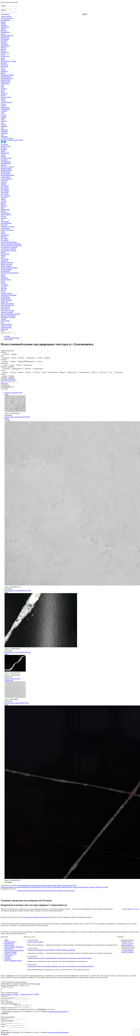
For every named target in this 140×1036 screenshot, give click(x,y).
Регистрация (5, 14)
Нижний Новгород (7, 78)
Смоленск (4, 111)
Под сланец (4, 194)
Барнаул (3, 28)
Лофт (2, 208)
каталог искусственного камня (34, 917)
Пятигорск (4, 94)
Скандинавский (6, 214)
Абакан (3, 23)
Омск (2, 85)
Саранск (3, 104)
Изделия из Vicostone (7, 226)
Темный (3, 184)
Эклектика (60, 890)
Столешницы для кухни (8, 250)
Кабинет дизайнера (7, 140)
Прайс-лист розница (7, 303)
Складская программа (8, 379)
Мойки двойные (6, 266)
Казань (3, 54)
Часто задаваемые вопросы (13, 960)
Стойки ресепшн (6, 269)
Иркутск (3, 51)
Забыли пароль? (6, 16)
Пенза (3, 90)
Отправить (5, 1013)
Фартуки (3, 290)
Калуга (3, 58)
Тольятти (4, 121)
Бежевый (4, 149)
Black (97, 887)
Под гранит (4, 187)
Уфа (2, 128)
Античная (4, 160)
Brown (102, 887)
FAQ (2, 322)
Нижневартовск (6, 76)
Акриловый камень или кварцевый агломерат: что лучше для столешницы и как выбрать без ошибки (61, 966)
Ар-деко (3, 201)
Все (18, 885)
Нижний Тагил (6, 80)
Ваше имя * (4, 996)
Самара (3, 100)
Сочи (2, 112)
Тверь (2, 119)
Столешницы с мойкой (8, 249)
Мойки (3, 252)
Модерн (3, 211)
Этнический (5, 221)
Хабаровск (4, 129)
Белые (3, 274)
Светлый (4, 182)
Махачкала (4, 71)
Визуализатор (5, 320)
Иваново (3, 47)
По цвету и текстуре (7, 166)
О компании (9, 955)
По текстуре (5, 185)
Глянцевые (4, 261)
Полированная (5, 161)
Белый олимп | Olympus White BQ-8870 (17, 417)
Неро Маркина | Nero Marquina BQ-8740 (18, 590)
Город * (3, 1002)
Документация (5, 298)
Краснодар (4, 64)
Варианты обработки (7, 367)
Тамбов (3, 117)
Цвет (2, 356)
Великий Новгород (7, 35)
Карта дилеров (9, 945)
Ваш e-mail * (5, 1000)
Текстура (4, 359)
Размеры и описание (7, 1007)
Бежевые (3, 237)
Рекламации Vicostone (8, 317)
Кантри (3, 204)
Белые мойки (5, 254)
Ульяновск (4, 126)
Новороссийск (5, 82)
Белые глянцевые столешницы (11, 243)
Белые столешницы (7, 230)
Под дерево (4, 238)
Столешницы (5, 228)
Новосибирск (5, 83)
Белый (3, 151)
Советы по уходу (6, 326)
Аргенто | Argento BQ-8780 (13, 392)
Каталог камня (5, 146)
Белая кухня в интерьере (35, 942)
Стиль (3, 370)
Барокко (3, 202)
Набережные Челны (7, 75)
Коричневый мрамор (7, 175)
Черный (3, 156)
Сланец (75, 887)
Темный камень (83, 887)
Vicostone (37, 984)
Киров (3, 59)
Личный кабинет (10, 942)
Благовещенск (5, 20)
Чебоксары (4, 131)
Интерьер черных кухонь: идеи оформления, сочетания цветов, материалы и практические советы (60, 958)
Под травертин (5, 196)
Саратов (3, 105)
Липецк (3, 70)
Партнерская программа (8, 295)
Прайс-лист (4, 302)
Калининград (5, 56)
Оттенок (3, 352)
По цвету (4, 148)
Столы (3, 291)
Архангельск (5, 27)
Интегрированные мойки (9, 267)
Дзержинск (4, 44)
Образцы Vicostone (7, 312)
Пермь (3, 92)
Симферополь (5, 109)
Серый (3, 154)
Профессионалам (6, 293)
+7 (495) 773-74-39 (7, 138)
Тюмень (3, 124)
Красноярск (4, 66)
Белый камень (47, 885)
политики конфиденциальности (58, 1011)
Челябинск (4, 133)
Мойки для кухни (6, 264)
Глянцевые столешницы (8, 242)
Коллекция (4, 363)
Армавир (4, 25)
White (106, 887)
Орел (2, 87)
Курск (3, 68)
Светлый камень (36, 887)
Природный (5, 192)
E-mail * (3, 1024)
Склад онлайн (18, 140)
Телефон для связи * (7, 998)
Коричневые (5, 235)
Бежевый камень (36, 885)
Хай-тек (3, 216)
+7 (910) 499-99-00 (127, 950)
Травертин (92, 887)
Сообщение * (5, 1030)
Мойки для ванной (7, 262)
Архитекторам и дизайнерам (14, 947)
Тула (2, 123)
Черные (3, 233)
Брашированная (6, 163)
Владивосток (5, 37)
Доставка (8, 957)
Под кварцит (5, 189)
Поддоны (4, 288)
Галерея (3, 319)
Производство (9, 943)
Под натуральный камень (22, 887)
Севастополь (5, 107)
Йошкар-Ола (5, 52)
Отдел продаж (5, 307)
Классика (4, 206)
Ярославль (4, 136)
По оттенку (4, 180)
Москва (3, 22)
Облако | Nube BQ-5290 (12, 678)
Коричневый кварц (7, 887)
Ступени (3, 286)
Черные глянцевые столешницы (11, 245)
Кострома (4, 63)
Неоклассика (5, 213)
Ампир (3, 199)
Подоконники (5, 271)
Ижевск (3, 49)
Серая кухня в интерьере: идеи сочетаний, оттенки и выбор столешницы (51, 950)
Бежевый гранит (6, 168)
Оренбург (4, 88)
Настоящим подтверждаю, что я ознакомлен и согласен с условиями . (36, 1011)
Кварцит (70, 885)
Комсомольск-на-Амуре (8, 61)
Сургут (3, 114)
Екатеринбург (5, 46)
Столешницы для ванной (9, 247)
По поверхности (6, 158)
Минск (3, 73)
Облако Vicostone (6, 300)
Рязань (3, 99)
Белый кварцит (6, 172)
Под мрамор (5, 190)
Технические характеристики (14, 950)
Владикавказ (5, 39)
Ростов (3, 95)
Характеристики (6, 327)
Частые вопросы (6, 324)
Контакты (8, 959)
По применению (6, 223)
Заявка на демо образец (8, 315)
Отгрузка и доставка (7, 310)
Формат (3, 374)
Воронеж (4, 42)
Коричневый (5, 153)
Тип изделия (5, 1004)
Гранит (64, 885)
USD (6, 383)
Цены (6, 940)
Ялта (2, 135)
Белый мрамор (5, 173)
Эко (2, 219)
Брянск (3, 34)
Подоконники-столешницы (10, 273)
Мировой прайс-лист (7, 305)
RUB (2, 383)
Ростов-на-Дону (6, 97)
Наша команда (5, 308)
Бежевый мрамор (6, 170)
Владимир (4, 40)
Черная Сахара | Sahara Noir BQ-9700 (16, 703)
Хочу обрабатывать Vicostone (10, 314)
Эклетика (4, 218)
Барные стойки (6, 279)
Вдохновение (5, 297)
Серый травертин (6, 178)
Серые (3, 231)
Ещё (74, 885)
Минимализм (5, 209)
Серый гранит (5, 177)
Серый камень (56, 887)
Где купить (4, 144)
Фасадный (4, 225)
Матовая (3, 165)
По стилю (4, 197)
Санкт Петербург (6, 102)
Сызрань (3, 116)
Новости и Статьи (10, 954)
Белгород (4, 30)
